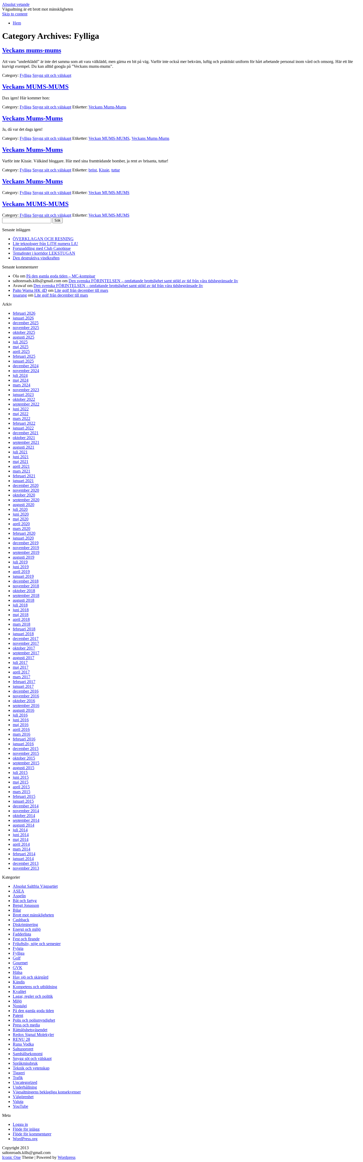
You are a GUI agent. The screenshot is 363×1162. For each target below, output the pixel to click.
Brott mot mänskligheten (33, 915)
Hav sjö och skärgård (30, 977)
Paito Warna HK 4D (30, 290)
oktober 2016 (24, 700)
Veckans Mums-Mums (107, 107)
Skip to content (14, 14)
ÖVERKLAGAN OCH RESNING (43, 239)
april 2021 (21, 466)
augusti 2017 (23, 657)
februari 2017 (24, 681)
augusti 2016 (23, 710)
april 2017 (21, 672)
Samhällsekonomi (28, 1053)
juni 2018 (21, 610)
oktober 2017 (24, 648)
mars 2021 (21, 471)
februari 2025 (24, 356)
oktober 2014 (24, 815)
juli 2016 (20, 715)
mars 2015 (21, 791)
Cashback (21, 919)
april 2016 (21, 729)
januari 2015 (23, 801)
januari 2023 (23, 394)
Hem (17, 23)
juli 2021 (20, 452)
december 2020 (26, 485)
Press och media (26, 1025)
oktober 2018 (24, 590)
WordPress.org (25, 1138)
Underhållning (25, 1087)
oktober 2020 (24, 495)
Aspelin (19, 896)
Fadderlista (22, 934)
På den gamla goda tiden (33, 1010)
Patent (18, 1015)
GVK (17, 967)
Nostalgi (20, 1006)
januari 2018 (23, 633)
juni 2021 (21, 456)
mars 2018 (21, 624)
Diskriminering (25, 924)
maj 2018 (20, 614)
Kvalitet (19, 991)
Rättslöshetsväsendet (30, 1030)
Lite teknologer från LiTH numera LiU (45, 243)
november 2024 (26, 370)
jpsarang (20, 295)
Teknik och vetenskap (31, 1068)
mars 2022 (21, 418)
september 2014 (26, 820)
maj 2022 (20, 413)
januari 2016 (23, 744)
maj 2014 (20, 839)
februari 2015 (24, 796)
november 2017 (26, 643)
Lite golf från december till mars (81, 290)
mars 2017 (21, 677)
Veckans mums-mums (31, 50)
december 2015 (26, 748)
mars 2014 (21, 849)
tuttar (115, 170)
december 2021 (26, 433)
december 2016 (26, 691)
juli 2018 (20, 605)
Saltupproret (23, 1049)
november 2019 (26, 547)
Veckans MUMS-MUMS (35, 86)
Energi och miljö (27, 929)
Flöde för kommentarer (32, 1134)
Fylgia (18, 948)
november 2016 (26, 696)
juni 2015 (21, 777)
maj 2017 (20, 667)
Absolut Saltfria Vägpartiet (35, 886)
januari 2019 (23, 576)
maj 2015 (20, 782)
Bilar (17, 910)
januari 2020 (23, 538)
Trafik (18, 1077)
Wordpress (66, 1157)
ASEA (18, 891)
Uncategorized (25, 1082)
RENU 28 (21, 1039)
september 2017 (26, 653)
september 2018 (26, 595)
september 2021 (26, 442)
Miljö (17, 1001)
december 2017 (26, 638)
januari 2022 (23, 428)
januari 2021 (23, 480)
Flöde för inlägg (26, 1129)
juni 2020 (21, 514)
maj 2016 (20, 724)
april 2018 (21, 619)
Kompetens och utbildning (35, 986)
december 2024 (26, 366)
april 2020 (21, 523)
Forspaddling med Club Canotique (42, 248)
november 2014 (26, 811)
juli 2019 (20, 562)
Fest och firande (26, 939)
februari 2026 (24, 313)
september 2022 (26, 404)
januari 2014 (23, 858)
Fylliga (25, 75)
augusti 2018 (23, 600)
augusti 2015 (23, 767)
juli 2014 (20, 830)
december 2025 (26, 323)
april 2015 (21, 787)
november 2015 (26, 753)
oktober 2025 (24, 332)
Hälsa (17, 972)
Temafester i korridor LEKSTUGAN (44, 253)
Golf (16, 958)
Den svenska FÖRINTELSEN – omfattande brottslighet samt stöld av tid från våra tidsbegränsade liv (153, 281)
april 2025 (21, 351)
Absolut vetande (15, 4)
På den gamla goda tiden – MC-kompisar (60, 276)
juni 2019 (21, 567)
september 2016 (26, 705)
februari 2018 (24, 629)
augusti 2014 (23, 825)
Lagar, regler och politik (33, 996)
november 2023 (26, 390)
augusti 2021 (23, 447)
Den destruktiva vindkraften (36, 258)
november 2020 (26, 490)
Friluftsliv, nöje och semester (37, 943)
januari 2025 (23, 361)
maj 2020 (20, 519)
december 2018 (26, 581)
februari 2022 (24, 423)
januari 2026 (23, 318)
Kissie (104, 170)
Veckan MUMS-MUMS (108, 138)
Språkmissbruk (25, 1063)
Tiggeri (19, 1073)
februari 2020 (24, 533)
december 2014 (26, 806)
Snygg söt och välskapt (51, 75)
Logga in (20, 1124)
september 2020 (26, 500)
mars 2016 (21, 734)
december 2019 (26, 543)
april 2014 (21, 844)
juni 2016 (21, 720)
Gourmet (20, 963)
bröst (92, 170)
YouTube (20, 1106)
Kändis (19, 982)
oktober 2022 (24, 399)
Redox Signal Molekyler (33, 1034)
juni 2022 (21, 409)
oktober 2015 (24, 758)
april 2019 (21, 571)
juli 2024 (20, 375)
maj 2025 (20, 346)
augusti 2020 (23, 504)
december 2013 (26, 863)
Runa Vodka (23, 1044)
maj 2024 (20, 380)
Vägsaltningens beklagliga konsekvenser (47, 1092)
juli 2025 (20, 342)
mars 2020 (21, 528)
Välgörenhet (23, 1096)
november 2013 (26, 868)
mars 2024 (21, 385)
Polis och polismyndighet (34, 1020)
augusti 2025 (23, 337)
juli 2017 (20, 662)
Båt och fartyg (25, 900)
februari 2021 (24, 476)
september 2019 (26, 552)
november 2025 (26, 327)
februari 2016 (24, 739)
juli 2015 (20, 772)
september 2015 (26, 763)
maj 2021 (20, 461)
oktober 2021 (24, 437)
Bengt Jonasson (26, 905)
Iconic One (11, 1157)
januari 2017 (23, 686)
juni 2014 (21, 834)
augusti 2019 (23, 557)
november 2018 (26, 586)
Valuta (18, 1101)
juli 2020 (20, 509)
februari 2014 (24, 854)
